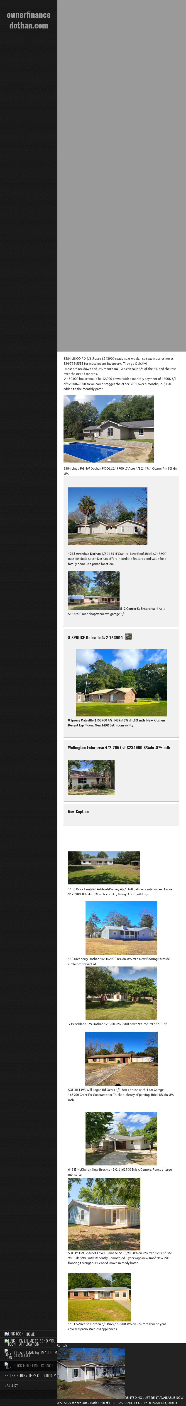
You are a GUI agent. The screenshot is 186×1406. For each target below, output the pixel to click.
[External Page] (94, 609)
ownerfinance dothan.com (29, 19)
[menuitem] (28, 1333)
